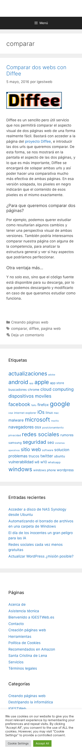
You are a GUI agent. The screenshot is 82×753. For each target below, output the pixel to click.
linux (49, 413)
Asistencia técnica (23, 611)
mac (56, 412)
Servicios (16, 662)
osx (38, 427)
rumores (66, 435)
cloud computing (57, 389)
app (31, 383)
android (18, 382)
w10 (43, 462)
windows (20, 469)
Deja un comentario (27, 335)
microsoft (37, 419)
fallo (33, 405)
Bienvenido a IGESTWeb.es (31, 617)
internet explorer (25, 412)
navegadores (21, 427)
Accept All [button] (42, 743)
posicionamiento (53, 427)
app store (57, 383)
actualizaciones (27, 373)
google (60, 404)
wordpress (65, 470)
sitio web (31, 449)
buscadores (17, 390)
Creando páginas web (29, 322)
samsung (15, 443)
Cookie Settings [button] (18, 743)
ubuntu (59, 456)
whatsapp (54, 462)
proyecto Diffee (38, 141)
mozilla (55, 420)
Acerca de (17, 604)
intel (10, 412)
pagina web (51, 328)
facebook (19, 404)
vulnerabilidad (20, 461)
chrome (33, 390)
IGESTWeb (17, 708)
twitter (46, 455)
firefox (43, 404)
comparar (19, 328)
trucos (34, 456)
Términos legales (22, 668)
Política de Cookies (24, 643)
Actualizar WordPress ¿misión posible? (41, 556)
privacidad (14, 435)
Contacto (16, 624)
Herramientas (19, 636)
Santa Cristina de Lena (27, 655)
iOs (41, 412)
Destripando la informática (30, 702)
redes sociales (40, 434)
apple (41, 382)
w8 (36, 462)
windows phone (44, 470)
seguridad (34, 442)
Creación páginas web (27, 630)
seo (50, 442)
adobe (51, 374)
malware (16, 420)
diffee (34, 328)
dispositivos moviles (29, 396)
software (47, 450)
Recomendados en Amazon (31, 649)
